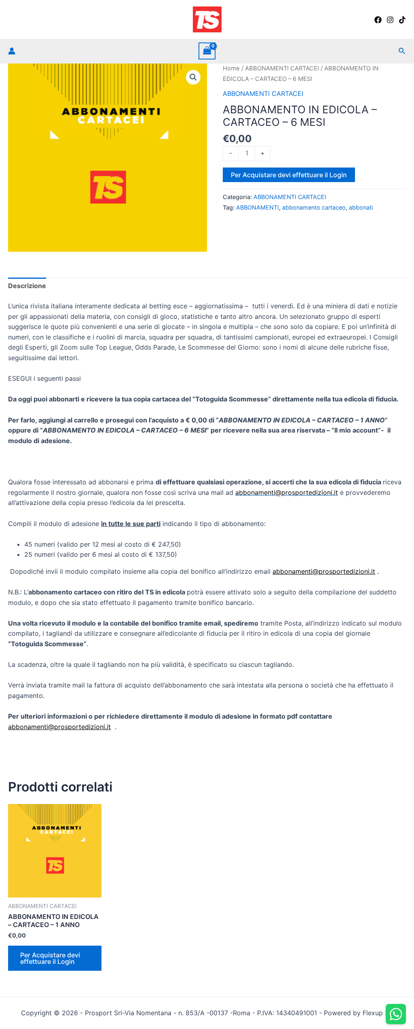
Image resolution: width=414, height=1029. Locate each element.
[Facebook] (378, 19)
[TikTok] (402, 19)
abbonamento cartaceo (314, 207)
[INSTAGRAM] (390, 19)
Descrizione (27, 286)
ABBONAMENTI (257, 207)
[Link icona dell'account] (11, 51)
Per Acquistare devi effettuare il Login (289, 175)
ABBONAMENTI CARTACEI (282, 68)
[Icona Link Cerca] (402, 51)
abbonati (361, 207)
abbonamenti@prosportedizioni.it (323, 571)
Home (231, 68)
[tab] (27, 286)
